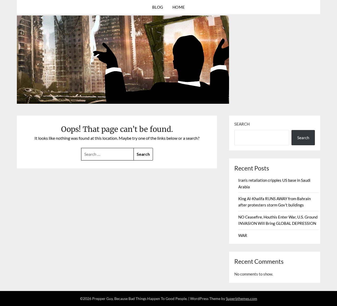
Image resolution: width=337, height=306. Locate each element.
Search (242, 124)
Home (178, 7)
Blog (157, 7)
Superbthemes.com (241, 298)
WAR (242, 235)
